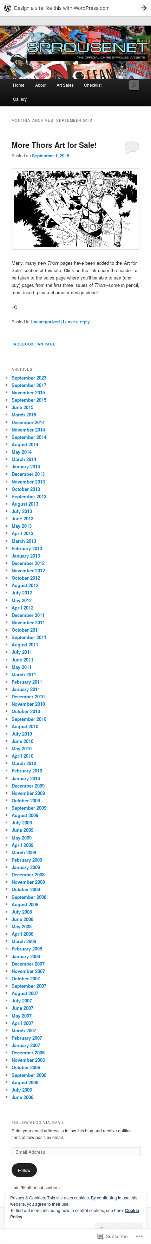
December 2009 (28, 785)
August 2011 (25, 644)
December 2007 (28, 963)
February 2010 (27, 770)
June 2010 (22, 741)
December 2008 (28, 874)
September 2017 (29, 385)
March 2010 (24, 763)
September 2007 (29, 985)
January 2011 (26, 689)
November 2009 (28, 793)
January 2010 (26, 778)
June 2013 (22, 518)
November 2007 (28, 971)
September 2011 (29, 637)
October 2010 (26, 711)
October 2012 (26, 577)
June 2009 (22, 830)
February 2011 (27, 681)
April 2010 (22, 755)
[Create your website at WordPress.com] (75, 8)
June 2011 (22, 659)
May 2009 (22, 837)
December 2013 (28, 473)
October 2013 (26, 489)
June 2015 (22, 407)
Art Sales (65, 85)
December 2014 (28, 422)
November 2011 (28, 622)
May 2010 (22, 748)
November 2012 (28, 570)
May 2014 (22, 451)
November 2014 (28, 429)
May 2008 (22, 926)
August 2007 (25, 993)
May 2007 (22, 1015)
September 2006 (29, 1075)
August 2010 (25, 726)
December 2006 (28, 1052)
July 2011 (22, 652)
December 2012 (28, 563)
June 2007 (22, 1008)
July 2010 (22, 733)
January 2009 (26, 867)
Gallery (20, 99)
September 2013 (29, 496)
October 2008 (26, 889)
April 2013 (22, 533)
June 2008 (22, 919)
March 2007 (24, 1030)
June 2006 (22, 1097)
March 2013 (24, 541)
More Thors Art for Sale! (54, 144)
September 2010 (29, 719)
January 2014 (26, 466)
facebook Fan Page (34, 344)
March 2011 (24, 674)
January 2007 (26, 1045)
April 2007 (22, 1023)
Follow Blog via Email (38, 1122)
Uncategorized (45, 321)
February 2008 (27, 948)
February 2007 (27, 1037)
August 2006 (25, 1082)
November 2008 (28, 881)
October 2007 (26, 978)
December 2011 (28, 615)
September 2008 (29, 897)
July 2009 (22, 822)
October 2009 (26, 800)
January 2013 (26, 555)
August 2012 (25, 585)
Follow (24, 1170)
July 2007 (22, 1000)
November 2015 (28, 392)
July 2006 (22, 1089)
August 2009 (25, 815)
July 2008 (22, 911)
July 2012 (22, 592)
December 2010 (28, 696)
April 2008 (22, 933)
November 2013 (28, 481)
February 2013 (27, 548)
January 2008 (26, 956)
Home (19, 85)
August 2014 (25, 444)
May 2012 (22, 600)
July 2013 (22, 511)
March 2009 (24, 852)
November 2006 (28, 1060)
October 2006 (26, 1067)
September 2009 (29, 807)
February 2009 (27, 859)
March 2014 (24, 459)
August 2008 (25, 904)
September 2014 (29, 437)
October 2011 (26, 629)
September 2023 (29, 377)
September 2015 (29, 399)
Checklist (92, 85)
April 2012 (22, 607)
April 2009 (22, 845)
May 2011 (22, 667)
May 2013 (22, 525)
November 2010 (28, 703)
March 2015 (24, 414)
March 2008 (24, 941)
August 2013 (25, 503)
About (40, 85)
